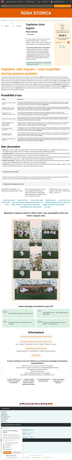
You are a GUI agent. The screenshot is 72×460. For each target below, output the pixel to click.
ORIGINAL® (30, 429)
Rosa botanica (4, 421)
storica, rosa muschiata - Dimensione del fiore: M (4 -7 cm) (27, 202)
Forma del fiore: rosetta (37, 200)
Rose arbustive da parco (5, 416)
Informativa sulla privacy (25, 457)
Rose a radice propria (30, 1)
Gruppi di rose (4, 20)
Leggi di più (13, 440)
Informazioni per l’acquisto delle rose (36, 348)
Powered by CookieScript (12, 457)
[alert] (11, 443)
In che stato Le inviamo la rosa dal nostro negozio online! (36, 336)
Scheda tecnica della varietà (10, 171)
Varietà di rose (20, 1)
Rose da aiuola (4, 415)
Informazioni (44, 1)
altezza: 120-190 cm (23, 200)
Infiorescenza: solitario (9, 200)
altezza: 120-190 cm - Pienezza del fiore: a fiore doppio (25, 204)
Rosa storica (12, 20)
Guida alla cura (36, 355)
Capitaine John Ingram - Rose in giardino (53, 204)
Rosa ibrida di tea (4, 414)
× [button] (20, 429)
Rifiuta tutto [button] (16, 452)
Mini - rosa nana (4, 419)
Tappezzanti (3, 420)
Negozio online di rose (10, 1)
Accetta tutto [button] (7, 452)
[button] (12, 455)
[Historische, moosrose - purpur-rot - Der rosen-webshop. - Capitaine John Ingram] (23, 403)
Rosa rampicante (4, 418)
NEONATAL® (31, 436)
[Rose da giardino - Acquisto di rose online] (62, 6)
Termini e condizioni (36, 457)
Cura (39, 1)
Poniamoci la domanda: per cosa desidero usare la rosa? (36, 341)
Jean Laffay (47, 207)
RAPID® (28, 434)
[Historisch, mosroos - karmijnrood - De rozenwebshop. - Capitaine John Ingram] (44, 403)
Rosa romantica (4, 411)
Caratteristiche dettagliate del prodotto (13, 184)
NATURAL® (31, 433)
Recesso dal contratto (47, 457)
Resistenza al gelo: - (50, 200)
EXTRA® (32, 430)
